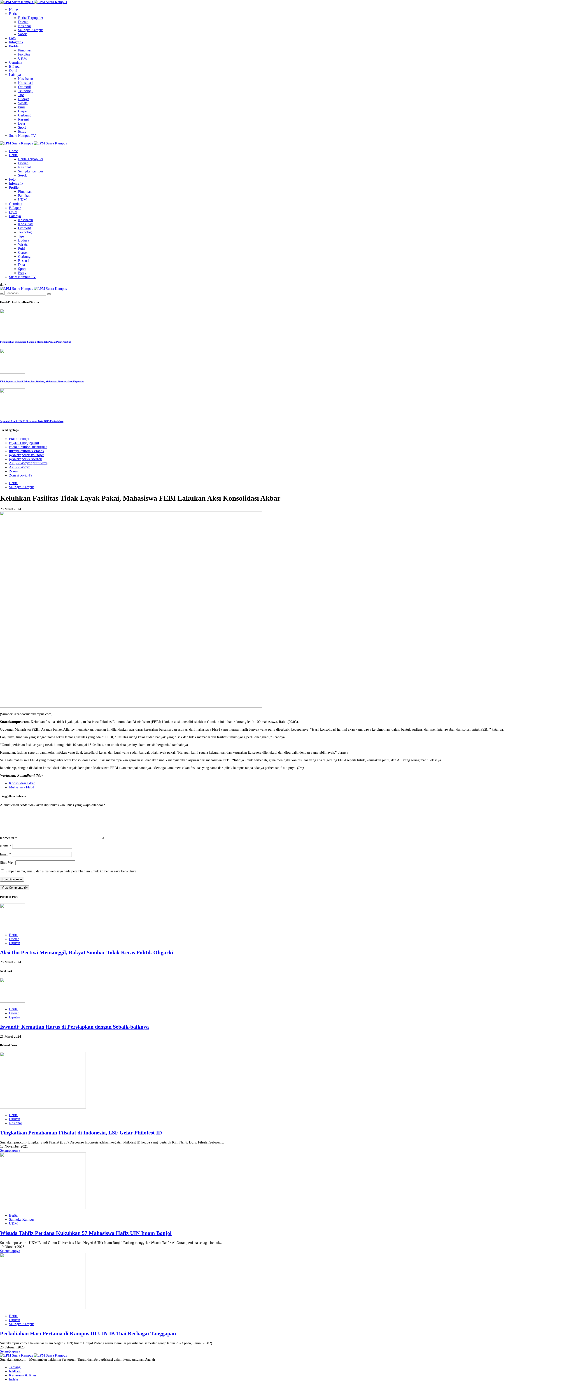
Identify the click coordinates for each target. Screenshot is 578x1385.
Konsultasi (25, 83)
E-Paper (15, 66)
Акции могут (19, 467)
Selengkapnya (10, 1150)
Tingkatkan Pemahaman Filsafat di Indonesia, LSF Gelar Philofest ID (81, 1133)
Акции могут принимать (28, 463)
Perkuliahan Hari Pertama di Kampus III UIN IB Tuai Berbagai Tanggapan (88, 1333)
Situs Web (7, 862)
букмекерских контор (25, 459)
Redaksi (15, 1371)
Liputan (14, 943)
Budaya (23, 99)
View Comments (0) (15, 887)
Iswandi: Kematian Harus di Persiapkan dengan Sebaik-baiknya (74, 1027)
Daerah (23, 22)
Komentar (8, 838)
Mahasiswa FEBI (21, 787)
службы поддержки (24, 443)
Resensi (23, 119)
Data (21, 123)
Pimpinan (25, 50)
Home (13, 10)
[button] (3, 284)
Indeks (14, 1379)
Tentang (15, 1367)
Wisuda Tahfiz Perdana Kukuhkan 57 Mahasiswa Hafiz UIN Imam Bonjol (86, 1233)
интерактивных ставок (26, 451)
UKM (22, 58)
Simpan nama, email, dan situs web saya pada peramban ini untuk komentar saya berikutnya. (71, 871)
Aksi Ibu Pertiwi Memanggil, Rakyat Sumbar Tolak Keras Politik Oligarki (86, 952)
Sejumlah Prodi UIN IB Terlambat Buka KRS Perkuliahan (31, 421)
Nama (5, 846)
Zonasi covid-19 (20, 475)
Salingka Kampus (30, 30)
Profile (14, 46)
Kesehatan (25, 79)
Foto (12, 38)
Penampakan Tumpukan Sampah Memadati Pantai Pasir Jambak (35, 341)
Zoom (13, 471)
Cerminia (15, 62)
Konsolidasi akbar (22, 783)
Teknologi (25, 91)
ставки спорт (19, 439)
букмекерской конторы (26, 455)
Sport (22, 127)
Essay (22, 131)
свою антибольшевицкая (28, 447)
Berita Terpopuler (30, 18)
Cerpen (23, 111)
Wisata (23, 103)
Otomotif (24, 87)
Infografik (16, 42)
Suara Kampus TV (22, 135)
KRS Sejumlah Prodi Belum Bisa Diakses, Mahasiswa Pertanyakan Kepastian (42, 381)
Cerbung (24, 115)
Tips (21, 95)
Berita (13, 14)
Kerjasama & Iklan (22, 1375)
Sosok (22, 34)
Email (5, 854)
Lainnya (15, 75)
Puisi (21, 107)
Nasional (24, 26)
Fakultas (24, 54)
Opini (13, 70)
